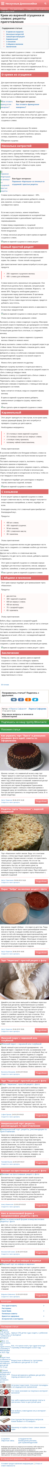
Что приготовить (9, 1306)
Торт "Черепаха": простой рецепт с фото (23, 960)
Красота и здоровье (10, 1316)
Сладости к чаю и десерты (10, 802)
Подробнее (41, 801)
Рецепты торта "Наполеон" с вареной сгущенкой (22, 810)
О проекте (5, 1439)
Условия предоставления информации (17, 1463)
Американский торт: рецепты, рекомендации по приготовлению (20, 1124)
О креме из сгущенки (14, 32)
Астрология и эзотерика (12, 1319)
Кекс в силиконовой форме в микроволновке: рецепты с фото (19, 1214)
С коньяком (11, 42)
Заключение (11, 47)
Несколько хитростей (15, 34)
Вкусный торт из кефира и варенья (21, 1260)
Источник (5, 685)
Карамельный (12, 39)
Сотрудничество (25, 1439)
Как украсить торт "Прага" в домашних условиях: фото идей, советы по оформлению (23, 738)
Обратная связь (7, 1441)
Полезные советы (9, 1313)
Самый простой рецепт (15, 37)
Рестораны (6, 1308)
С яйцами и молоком (14, 44)
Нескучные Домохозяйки (21, 3)
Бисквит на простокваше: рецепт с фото (23, 1170)
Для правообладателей (27, 1442)
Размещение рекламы (27, 1441)
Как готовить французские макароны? (27, 105)
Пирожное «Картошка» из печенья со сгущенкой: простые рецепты (28, 182)
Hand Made (6, 1311)
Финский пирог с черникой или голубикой (19, 1039)
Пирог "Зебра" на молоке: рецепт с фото (24, 889)
